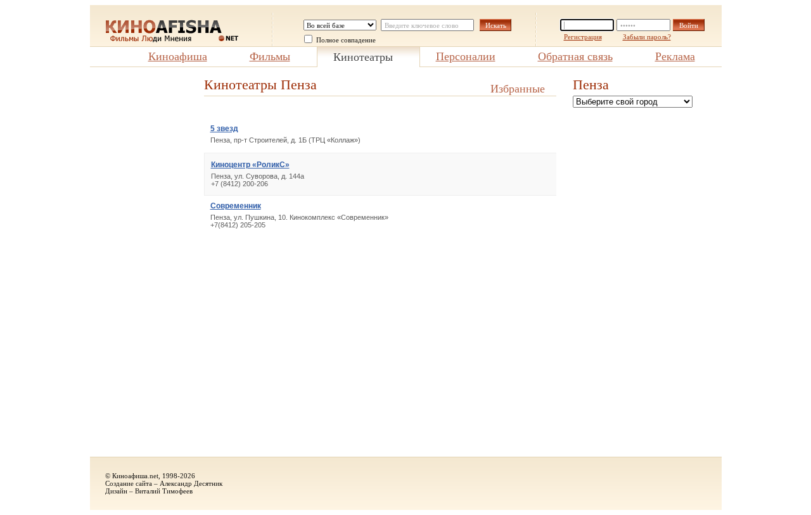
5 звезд (224, 128)
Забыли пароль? (647, 37)
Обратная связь (575, 56)
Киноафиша (177, 56)
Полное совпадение (346, 40)
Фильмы (270, 56)
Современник (235, 205)
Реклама (675, 56)
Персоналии (465, 56)
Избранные (517, 88)
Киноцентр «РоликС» (250, 164)
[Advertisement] (140, 267)
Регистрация (583, 37)
